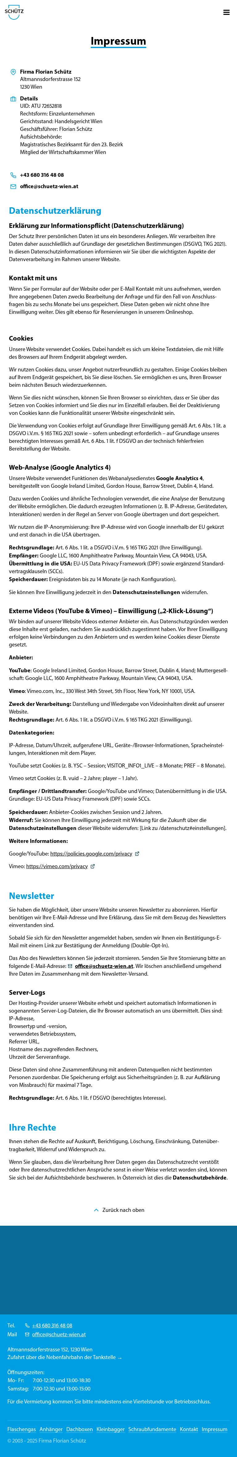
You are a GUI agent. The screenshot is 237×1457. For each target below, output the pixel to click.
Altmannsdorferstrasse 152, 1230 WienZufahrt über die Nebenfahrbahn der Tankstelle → (65, 1353)
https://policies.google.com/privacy (91, 853)
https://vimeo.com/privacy (57, 866)
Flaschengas (21, 1429)
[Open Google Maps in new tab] (118, 1270)
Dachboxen (79, 1429)
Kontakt (189, 1429)
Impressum (214, 1429)
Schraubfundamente (152, 1429)
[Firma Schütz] (14, 12)
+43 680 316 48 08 (52, 1325)
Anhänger (51, 1429)
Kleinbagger (111, 1429)
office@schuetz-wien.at (59, 1334)
